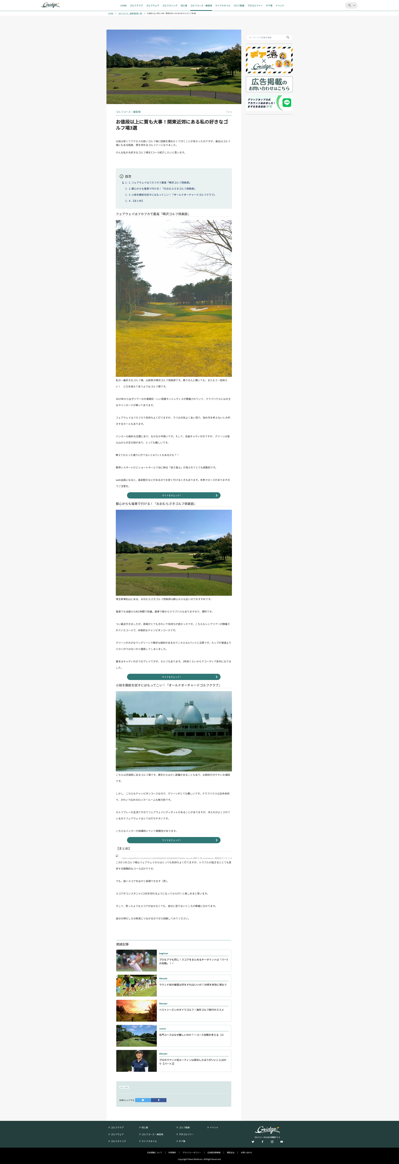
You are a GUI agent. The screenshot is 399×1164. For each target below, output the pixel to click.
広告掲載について (154, 1152)
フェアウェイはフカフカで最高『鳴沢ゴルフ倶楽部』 (161, 182)
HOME (110, 13)
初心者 (145, 1127)
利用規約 (172, 1152)
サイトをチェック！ (172, 495)
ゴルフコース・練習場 (152, 1134)
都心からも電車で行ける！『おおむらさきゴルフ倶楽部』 (164, 188)
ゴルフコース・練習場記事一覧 (130, 13)
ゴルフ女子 (124, 1087)
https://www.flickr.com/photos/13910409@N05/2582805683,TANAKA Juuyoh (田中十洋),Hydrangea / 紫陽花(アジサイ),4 (177, 858)
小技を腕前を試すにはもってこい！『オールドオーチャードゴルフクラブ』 (174, 194)
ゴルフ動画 (184, 1127)
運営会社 (230, 1152)
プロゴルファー (186, 1134)
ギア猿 (182, 1141)
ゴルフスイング (118, 1141)
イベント (214, 1127)
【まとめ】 (138, 201)
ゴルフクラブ (117, 1127)
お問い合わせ (246, 1152)
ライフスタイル (149, 1141)
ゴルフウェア (117, 1134)
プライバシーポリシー (191, 1152)
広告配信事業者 (214, 1152)
